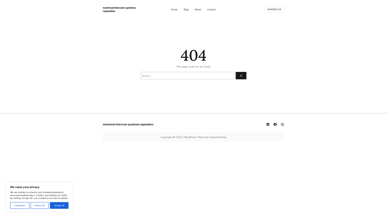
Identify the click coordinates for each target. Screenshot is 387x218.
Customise (19, 205)
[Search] (241, 75)
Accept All (59, 205)
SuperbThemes (217, 137)
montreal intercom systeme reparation (128, 124)
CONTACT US (274, 9)
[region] (39, 197)
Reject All (39, 205)
